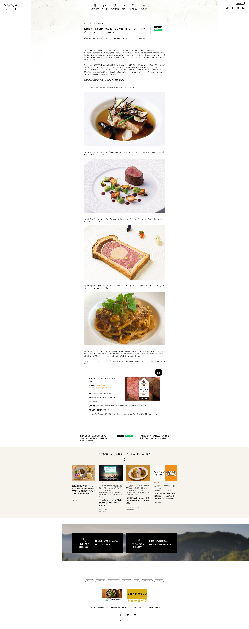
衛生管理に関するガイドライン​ (162, 544)
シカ (90, 38)
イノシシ (95, 38)
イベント (104, 9)
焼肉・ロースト (104, 38)
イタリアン (147, 580)
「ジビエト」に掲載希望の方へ (98, 607)
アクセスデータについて (138, 607)
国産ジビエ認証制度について (161, 541)
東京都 (86, 38)
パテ (111, 38)
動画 (123, 9)
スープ (125, 38)
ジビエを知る (114, 9)
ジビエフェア (118, 38)
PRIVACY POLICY (155, 607)
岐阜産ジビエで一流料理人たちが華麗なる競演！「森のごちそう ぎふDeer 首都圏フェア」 (154, 438)
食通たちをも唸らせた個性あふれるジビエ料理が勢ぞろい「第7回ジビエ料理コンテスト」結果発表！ (93, 438)
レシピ (89, 580)
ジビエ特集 (144, 9)
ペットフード (114, 580)
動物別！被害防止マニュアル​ (108, 541)
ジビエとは (100, 580)
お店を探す (95, 9)
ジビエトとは (133, 9)
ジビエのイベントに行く (96, 23)
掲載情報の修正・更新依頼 (119, 607)
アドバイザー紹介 (104, 544)
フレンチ (159, 580)
